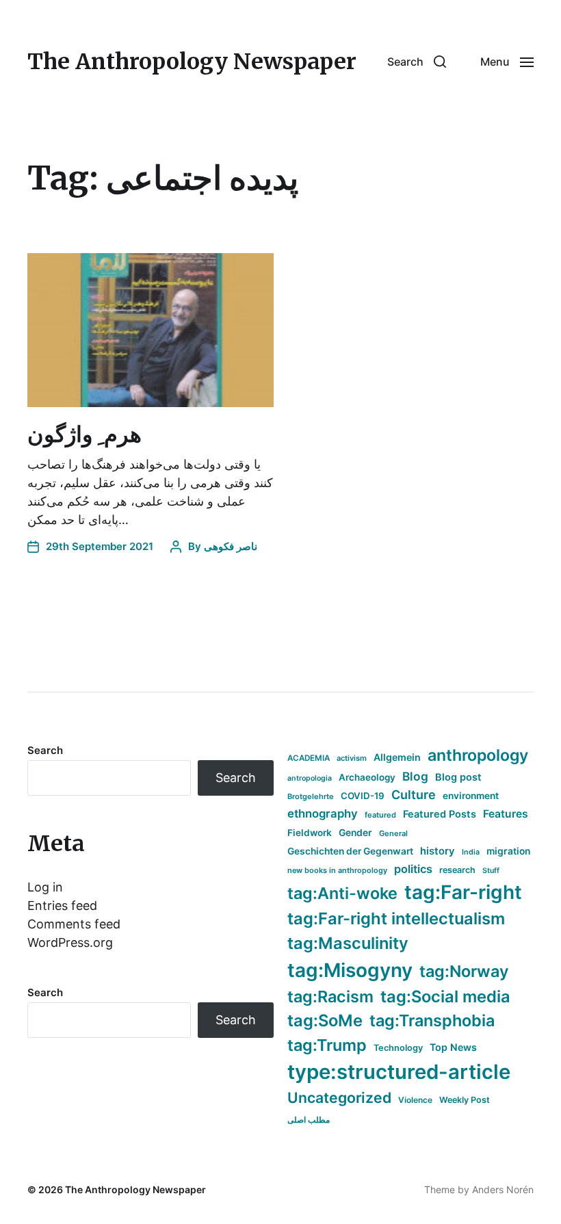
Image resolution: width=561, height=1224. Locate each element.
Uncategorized (339, 1097)
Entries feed (62, 905)
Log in (45, 887)
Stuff (490, 870)
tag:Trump (327, 1045)
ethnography (322, 813)
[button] (416, 61)
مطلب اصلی (308, 1120)
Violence (415, 1100)
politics (413, 869)
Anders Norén (503, 1189)
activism (352, 758)
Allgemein (397, 757)
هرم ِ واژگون (84, 434)
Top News (453, 1047)
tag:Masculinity (347, 943)
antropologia (309, 778)
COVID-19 (362, 795)
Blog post (458, 777)
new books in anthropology (337, 870)
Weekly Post (464, 1100)
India (471, 852)
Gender (355, 832)
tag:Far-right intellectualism (396, 918)
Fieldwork (309, 832)
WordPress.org (70, 942)
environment (471, 795)
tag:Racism (330, 996)
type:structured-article (398, 1072)
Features (505, 813)
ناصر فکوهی (230, 546)
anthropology (478, 755)
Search (45, 750)
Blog (415, 776)
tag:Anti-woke (342, 893)
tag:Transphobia (432, 1020)
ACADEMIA (308, 758)
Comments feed (73, 924)
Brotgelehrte (310, 796)
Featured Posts (439, 814)
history (437, 851)
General (393, 833)
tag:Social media (445, 996)
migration (508, 851)
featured (380, 815)
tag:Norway (464, 971)
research (457, 870)
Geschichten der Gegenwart (350, 851)
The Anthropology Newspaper (191, 62)
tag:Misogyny (350, 970)
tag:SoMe (325, 1020)
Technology (398, 1048)
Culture (413, 794)
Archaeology (367, 777)
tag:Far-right (463, 892)
